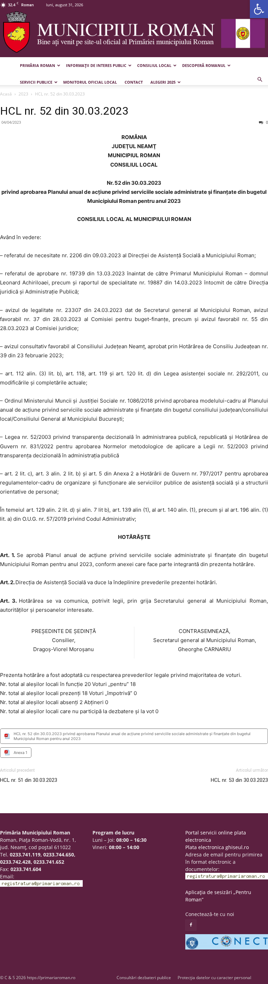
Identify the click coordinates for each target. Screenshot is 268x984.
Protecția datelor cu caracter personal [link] (214, 978)
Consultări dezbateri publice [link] (144, 978)
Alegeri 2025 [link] (163, 82)
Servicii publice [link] (36, 82)
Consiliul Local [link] (154, 65)
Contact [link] (134, 82)
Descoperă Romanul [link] (203, 65)
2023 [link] (23, 94)
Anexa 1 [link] (20, 752)
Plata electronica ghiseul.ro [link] (217, 847)
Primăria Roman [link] (37, 65)
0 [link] (266, 122)
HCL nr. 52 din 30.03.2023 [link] (64, 110)
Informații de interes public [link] (96, 65)
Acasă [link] (6, 94)
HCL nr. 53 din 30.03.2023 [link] (239, 780)
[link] (259, 9)
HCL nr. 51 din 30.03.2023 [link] (28, 780)
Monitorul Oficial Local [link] (90, 82)
